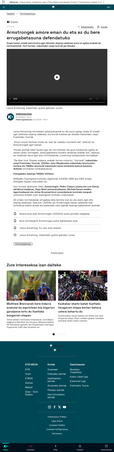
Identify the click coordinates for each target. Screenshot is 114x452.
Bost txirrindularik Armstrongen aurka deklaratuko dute (48, 220)
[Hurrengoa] (103, 2)
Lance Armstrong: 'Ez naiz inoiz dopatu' (40, 228)
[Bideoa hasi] (57, 77)
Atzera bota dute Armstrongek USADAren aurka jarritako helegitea (54, 213)
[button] (107, 284)
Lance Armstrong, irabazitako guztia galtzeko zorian (47, 235)
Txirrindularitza (23, 244)
